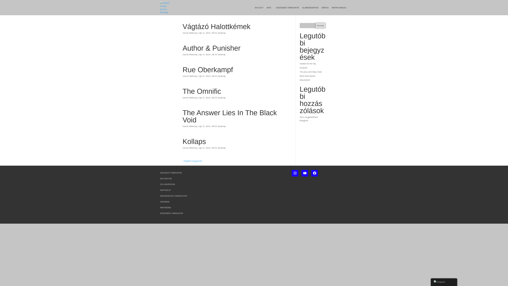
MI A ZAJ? (259, 8)
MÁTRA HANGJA (339, 8)
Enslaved (303, 67)
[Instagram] (295, 173)
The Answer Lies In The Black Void (230, 116)
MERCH (325, 8)
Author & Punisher (212, 48)
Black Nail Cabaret (307, 76)
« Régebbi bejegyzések (192, 161)
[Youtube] (304, 173)
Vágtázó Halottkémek (216, 26)
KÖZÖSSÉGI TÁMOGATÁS (287, 8)
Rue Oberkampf (208, 70)
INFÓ (269, 8)
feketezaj (193, 33)
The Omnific (202, 91)
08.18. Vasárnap (219, 33)
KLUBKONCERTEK (310, 8)
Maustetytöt (305, 80)
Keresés (320, 25)
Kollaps (194, 141)
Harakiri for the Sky (308, 63)
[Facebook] (314, 173)
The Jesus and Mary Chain (311, 72)
